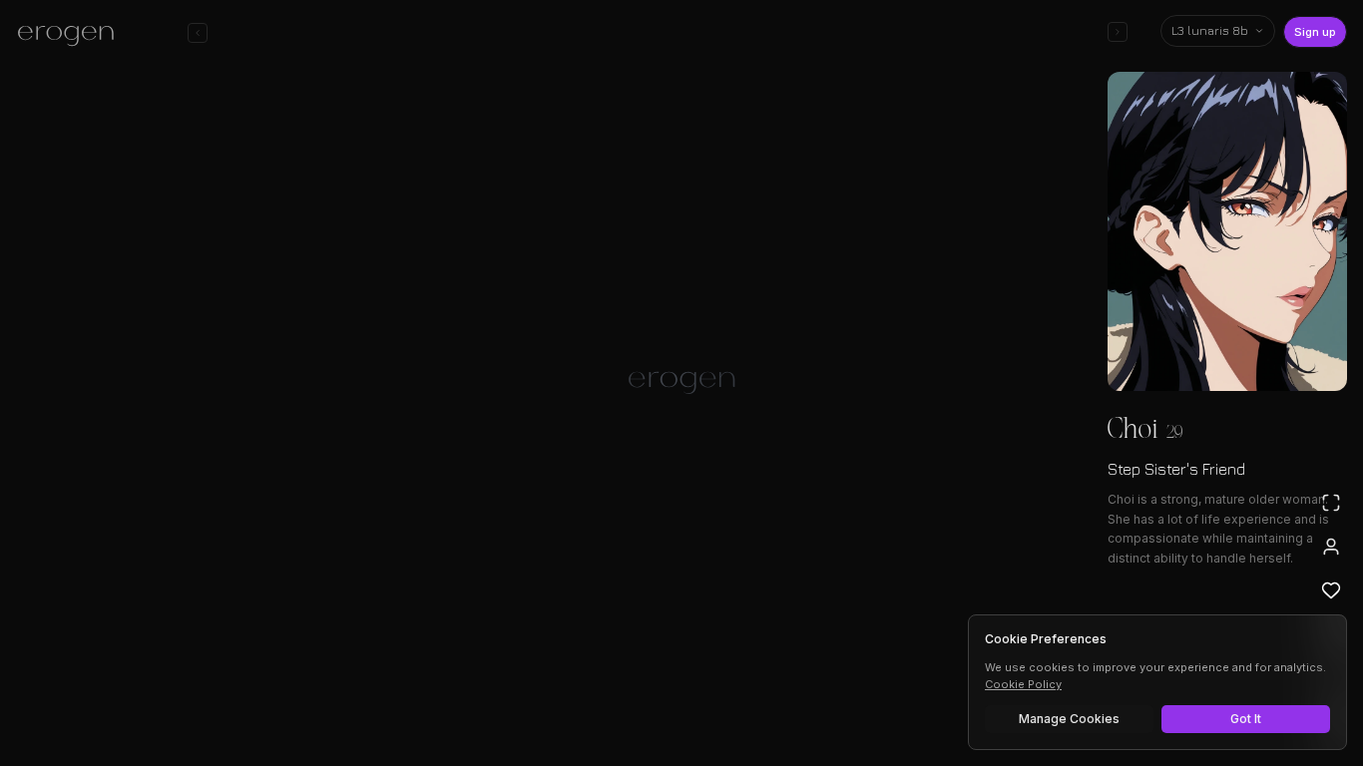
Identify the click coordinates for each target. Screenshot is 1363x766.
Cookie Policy (1023, 684)
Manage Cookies (1069, 718)
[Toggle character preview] (1118, 32)
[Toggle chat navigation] (198, 33)
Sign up (1315, 32)
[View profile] (1331, 547)
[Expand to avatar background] (1331, 503)
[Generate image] (338, 693)
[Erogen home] (71, 35)
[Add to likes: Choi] (1331, 590)
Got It (1245, 718)
